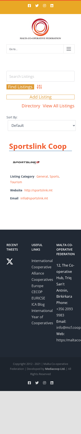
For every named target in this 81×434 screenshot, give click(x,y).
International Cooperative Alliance (42, 267)
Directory (31, 106)
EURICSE (38, 298)
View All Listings (59, 106)
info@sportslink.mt (34, 198)
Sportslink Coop (38, 146)
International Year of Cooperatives (42, 317)
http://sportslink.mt (38, 190)
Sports (54, 176)
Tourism (16, 182)
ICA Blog (38, 304)
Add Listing (41, 97)
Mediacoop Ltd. (55, 369)
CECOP (37, 291)
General (42, 176)
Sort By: (11, 117)
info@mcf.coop (68, 327)
